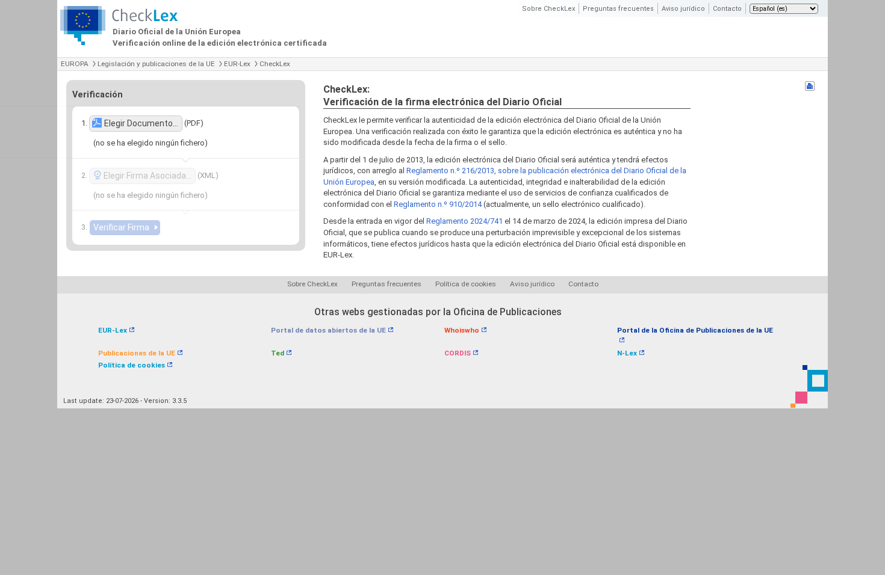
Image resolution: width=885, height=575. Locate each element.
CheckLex (274, 64)
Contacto (727, 9)
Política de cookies (465, 284)
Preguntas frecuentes (618, 9)
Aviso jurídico (683, 9)
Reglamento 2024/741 (464, 221)
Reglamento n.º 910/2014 (438, 204)
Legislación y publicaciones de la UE (156, 64)
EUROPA (74, 64)
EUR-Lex (237, 64)
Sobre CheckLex (548, 9)
